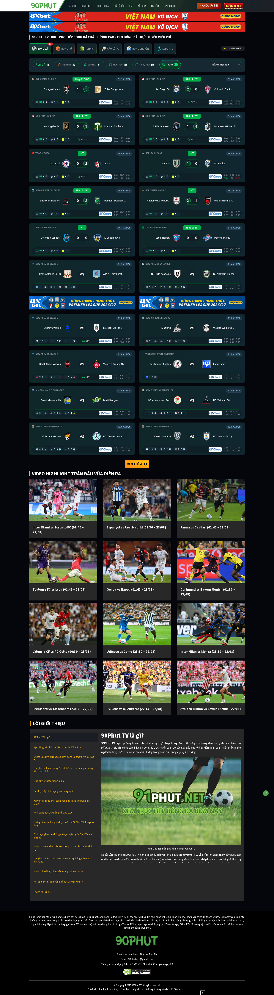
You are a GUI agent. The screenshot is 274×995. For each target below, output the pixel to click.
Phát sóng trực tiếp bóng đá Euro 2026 (53, 812)
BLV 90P (94, 64)
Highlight (86, 6)
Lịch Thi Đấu (103, 6)
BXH (131, 6)
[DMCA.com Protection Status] (137, 971)
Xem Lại (73, 6)
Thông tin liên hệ (42, 892)
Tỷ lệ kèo (120, 6)
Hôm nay (120, 64)
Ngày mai (146, 64)
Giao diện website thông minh (49, 781)
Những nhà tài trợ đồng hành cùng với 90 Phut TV (58, 871)
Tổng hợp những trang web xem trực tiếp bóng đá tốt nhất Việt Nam (63, 860)
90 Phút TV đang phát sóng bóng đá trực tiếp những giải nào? (62, 802)
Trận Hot (68, 64)
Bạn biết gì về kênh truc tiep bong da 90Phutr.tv (57, 747)
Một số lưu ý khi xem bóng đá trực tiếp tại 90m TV (58, 881)
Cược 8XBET (233, 6)
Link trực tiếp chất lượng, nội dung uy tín (54, 791)
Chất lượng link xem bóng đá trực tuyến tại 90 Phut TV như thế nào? (63, 836)
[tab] (40, 48)
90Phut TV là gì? (42, 737)
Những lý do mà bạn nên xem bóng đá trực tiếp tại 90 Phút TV (63, 848)
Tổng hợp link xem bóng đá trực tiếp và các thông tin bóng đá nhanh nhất (63, 769)
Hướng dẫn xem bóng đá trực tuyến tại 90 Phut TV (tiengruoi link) (64, 824)
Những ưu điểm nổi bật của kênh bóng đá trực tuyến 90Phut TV (64, 758)
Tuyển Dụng (169, 6)
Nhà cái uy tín (209, 5)
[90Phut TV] (44, 5)
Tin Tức (155, 6)
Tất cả (172, 64)
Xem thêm (134, 464)
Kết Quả (142, 6)
